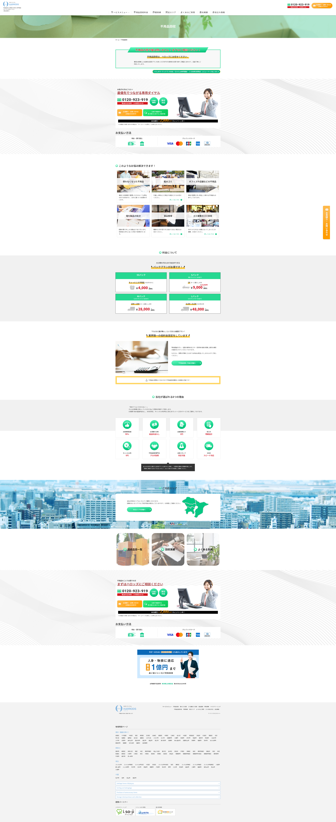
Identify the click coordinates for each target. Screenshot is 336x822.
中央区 (131, 735)
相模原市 (178, 754)
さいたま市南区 (186, 764)
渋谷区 (198, 735)
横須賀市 (216, 754)
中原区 (147, 754)
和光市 (164, 767)
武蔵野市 (169, 738)
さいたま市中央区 (163, 764)
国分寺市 (137, 740)
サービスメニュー (119, 12)
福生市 (150, 740)
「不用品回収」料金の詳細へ (187, 363)
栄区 (213, 751)
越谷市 (187, 767)
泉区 (218, 751)
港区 (136, 735)
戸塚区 (182, 751)
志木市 (139, 767)
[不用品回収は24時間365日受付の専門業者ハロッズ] (11, 3)
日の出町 (131, 743)
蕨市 (169, 767)
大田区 (185, 735)
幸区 (141, 754)
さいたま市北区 (139, 764)
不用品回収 (176, 706)
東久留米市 (177, 740)
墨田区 (160, 735)
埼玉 (117, 761)
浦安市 (134, 778)
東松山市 (206, 767)
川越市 (218, 764)
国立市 (144, 740)
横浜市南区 (148, 751)
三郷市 (193, 767)
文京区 (148, 735)
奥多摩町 (145, 743)
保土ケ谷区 (157, 751)
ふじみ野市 (126, 767)
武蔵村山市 (186, 740)
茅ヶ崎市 (130, 756)
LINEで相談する (156, 113)
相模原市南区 (207, 754)
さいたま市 (118, 764)
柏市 (123, 778)
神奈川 (117, 748)
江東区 (172, 735)
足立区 (136, 738)
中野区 (166, 735)
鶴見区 (123, 751)
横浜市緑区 (201, 751)
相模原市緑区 (186, 754)
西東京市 (117, 743)
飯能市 (199, 767)
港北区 (176, 751)
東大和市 (163, 740)
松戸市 (117, 778)
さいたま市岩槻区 (209, 764)
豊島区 (210, 735)
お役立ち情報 (218, 12)
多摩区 (159, 754)
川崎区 (136, 754)
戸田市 (158, 767)
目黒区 (117, 735)
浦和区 (177, 764)
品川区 (179, 735)
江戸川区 (148, 738)
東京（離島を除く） (122, 732)
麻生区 (171, 754)
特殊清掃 (206, 706)
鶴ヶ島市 (117, 767)
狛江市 (156, 740)
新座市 (145, 767)
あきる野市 (213, 740)
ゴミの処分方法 (209, 709)
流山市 (128, 778)
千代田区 (124, 735)
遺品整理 (201, 706)
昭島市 (195, 738)
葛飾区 (142, 738)
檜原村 (138, 743)
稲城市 (199, 740)
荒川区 (117, 738)
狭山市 (213, 767)
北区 (216, 735)
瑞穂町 (125, 743)
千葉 (117, 774)
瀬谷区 (208, 751)
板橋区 (123, 738)
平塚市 (117, 756)
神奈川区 (130, 751)
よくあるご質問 (188, 12)
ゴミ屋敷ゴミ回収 (192, 706)
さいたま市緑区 (197, 764)
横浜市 (117, 751)
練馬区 (129, 738)
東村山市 (130, 740)
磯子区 (164, 751)
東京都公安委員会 (167, 684)
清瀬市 (170, 740)
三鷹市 (176, 738)
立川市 (163, 738)
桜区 (172, 764)
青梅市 (182, 738)
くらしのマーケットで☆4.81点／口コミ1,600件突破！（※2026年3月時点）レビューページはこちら (185, 71)
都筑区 (123, 754)
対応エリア (171, 12)
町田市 (207, 738)
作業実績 (157, 12)
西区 (136, 751)
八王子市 (156, 738)
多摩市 (193, 740)
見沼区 (154, 764)
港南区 (188, 751)
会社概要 (204, 12)
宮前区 (165, 754)
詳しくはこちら (174, 200)
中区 (141, 751)
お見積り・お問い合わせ (131, 113)
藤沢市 (123, 756)
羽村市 (206, 740)
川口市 (175, 767)
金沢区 (170, 751)
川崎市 (129, 754)
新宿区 (142, 735)
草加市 (181, 767)
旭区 (194, 751)
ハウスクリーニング (215, 706)
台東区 (154, 735)
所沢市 (133, 767)
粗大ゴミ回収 (183, 706)
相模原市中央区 (197, 754)
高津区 (153, 754)
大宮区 (148, 764)
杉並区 (204, 735)
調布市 (201, 738)
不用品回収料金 (141, 12)
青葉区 (117, 754)
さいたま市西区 (128, 764)
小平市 (117, 740)
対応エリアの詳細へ (139, 510)
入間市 (117, 769)
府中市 (188, 738)
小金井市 (213, 738)
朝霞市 (152, 767)
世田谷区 (191, 735)
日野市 (123, 740)
